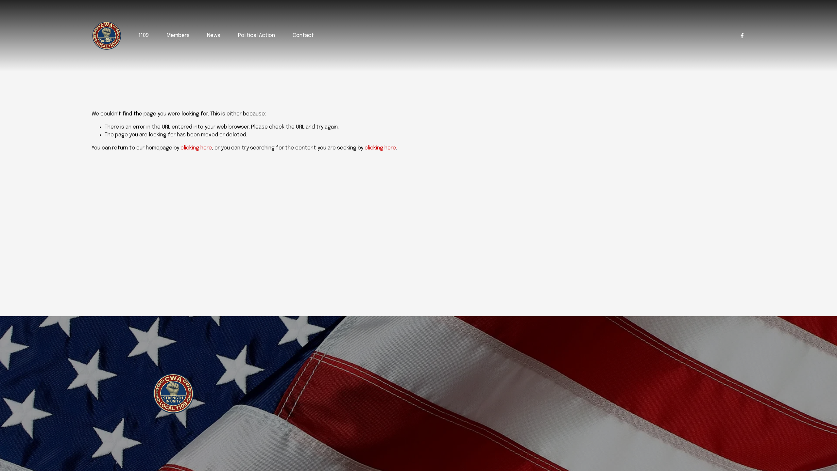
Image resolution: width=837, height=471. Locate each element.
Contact (303, 35)
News (213, 35)
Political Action (256, 35)
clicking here (196, 148)
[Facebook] (742, 35)
